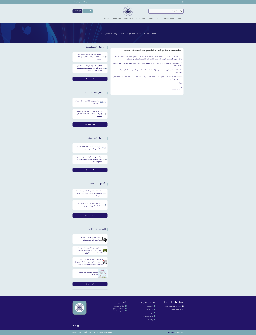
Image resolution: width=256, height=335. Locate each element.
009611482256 (176, 310)
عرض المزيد (91, 79)
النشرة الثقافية (141, 19)
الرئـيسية (150, 306)
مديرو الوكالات (77, 2)
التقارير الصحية (154, 19)
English (76, 11)
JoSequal (171, 332)
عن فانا (85, 2)
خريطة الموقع (148, 316)
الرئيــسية (180, 19)
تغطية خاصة (128, 19)
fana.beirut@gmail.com (173, 306)
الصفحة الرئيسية (151, 34)
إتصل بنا (86, 11)
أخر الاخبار (150, 310)
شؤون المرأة (117, 19)
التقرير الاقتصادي (168, 19)
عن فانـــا (150, 313)
